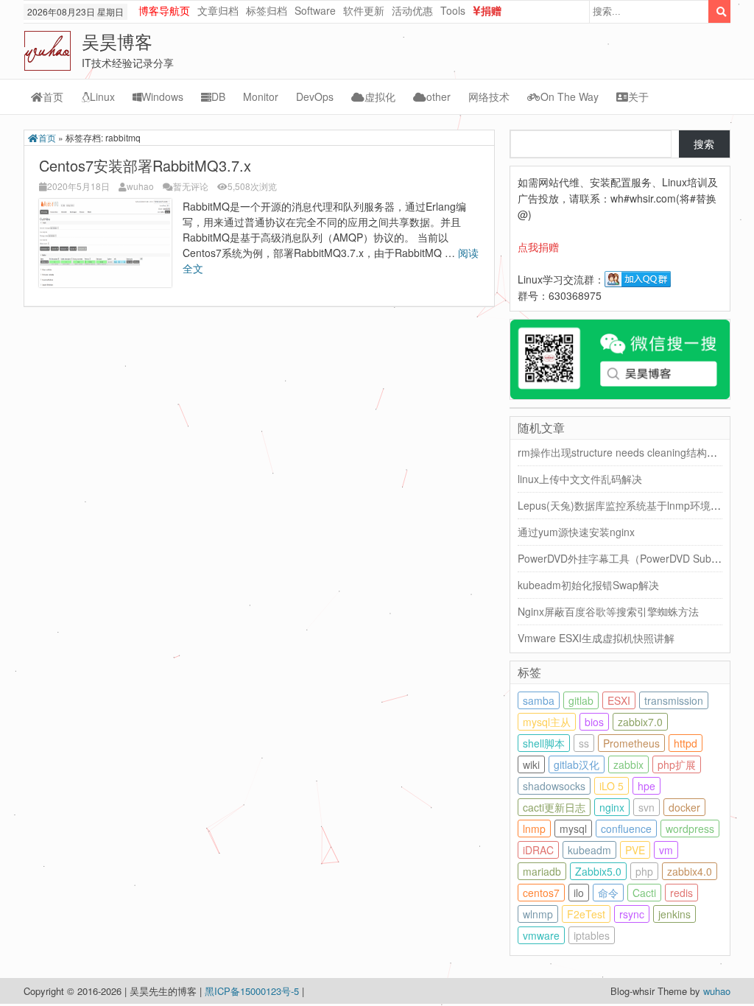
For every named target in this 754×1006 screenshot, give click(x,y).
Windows (162, 96)
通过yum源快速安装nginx (576, 531)
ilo (579, 892)
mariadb (542, 871)
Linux (102, 96)
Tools (452, 10)
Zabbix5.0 (598, 871)
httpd (685, 743)
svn (646, 807)
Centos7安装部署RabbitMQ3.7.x (145, 165)
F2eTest (586, 914)
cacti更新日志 (554, 807)
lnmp (534, 828)
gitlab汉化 (576, 764)
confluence (626, 828)
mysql (573, 828)
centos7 (541, 892)
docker (684, 807)
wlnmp (538, 914)
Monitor (260, 96)
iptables (592, 935)
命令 (608, 892)
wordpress (690, 828)
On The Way (569, 96)
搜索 (704, 143)
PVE (635, 850)
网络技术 (489, 96)
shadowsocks (554, 785)
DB (218, 96)
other (438, 96)
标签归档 (266, 10)
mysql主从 (547, 721)
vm (666, 850)
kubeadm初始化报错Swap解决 (588, 584)
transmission (673, 700)
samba (538, 700)
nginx (611, 807)
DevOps (315, 96)
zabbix (628, 764)
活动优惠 (412, 10)
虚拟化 (379, 96)
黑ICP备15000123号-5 (253, 991)
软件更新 (363, 10)
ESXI (618, 700)
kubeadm (589, 850)
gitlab (580, 700)
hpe (646, 785)
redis (681, 892)
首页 (53, 96)
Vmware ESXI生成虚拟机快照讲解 (596, 637)
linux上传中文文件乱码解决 (580, 478)
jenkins (674, 914)
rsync (631, 914)
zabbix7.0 (640, 721)
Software (315, 10)
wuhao (140, 186)
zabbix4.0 (689, 871)
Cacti (644, 892)
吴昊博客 (117, 41)
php (644, 871)
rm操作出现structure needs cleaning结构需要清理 (633, 452)
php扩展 (677, 764)
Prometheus (631, 743)
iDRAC (538, 850)
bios (594, 721)
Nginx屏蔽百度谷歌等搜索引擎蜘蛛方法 (608, 611)
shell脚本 (544, 743)
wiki (531, 764)
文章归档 (218, 10)
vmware (541, 935)
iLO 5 (611, 785)
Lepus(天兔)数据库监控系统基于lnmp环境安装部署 (635, 505)
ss (584, 743)
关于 (638, 96)
